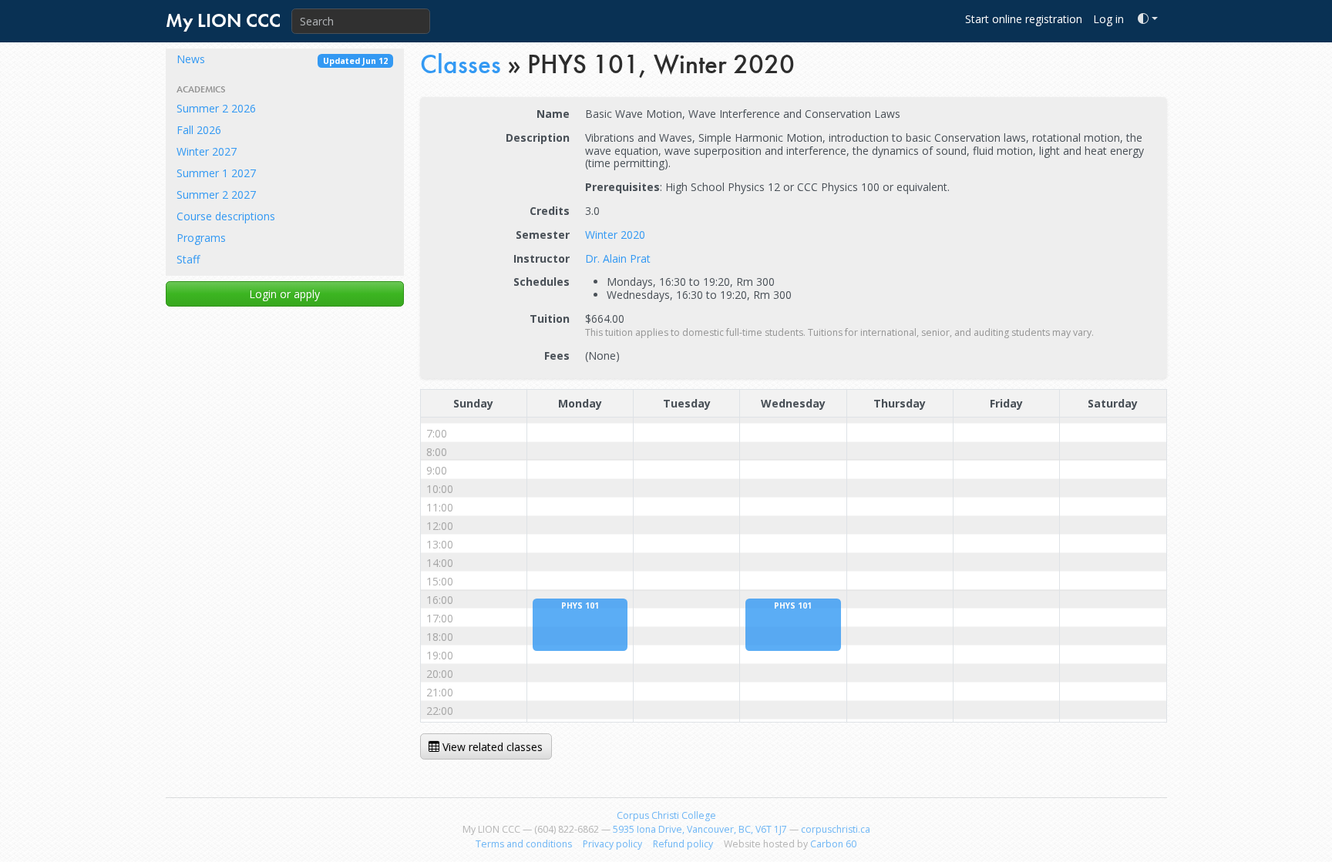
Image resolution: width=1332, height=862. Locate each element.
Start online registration (1023, 19)
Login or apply (284, 294)
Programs (201, 237)
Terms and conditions (524, 843)
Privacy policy (612, 843)
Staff (188, 259)
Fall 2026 (199, 129)
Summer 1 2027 (216, 173)
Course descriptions (226, 216)
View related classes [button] (491, 747)
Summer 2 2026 (216, 108)
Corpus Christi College (666, 815)
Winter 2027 (207, 151)
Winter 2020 (615, 234)
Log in (1108, 19)
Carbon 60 (833, 843)
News (282, 59)
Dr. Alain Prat (618, 258)
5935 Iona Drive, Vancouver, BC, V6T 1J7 (700, 829)
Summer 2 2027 (216, 194)
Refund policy (683, 843)
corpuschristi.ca (835, 829)
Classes (460, 64)
